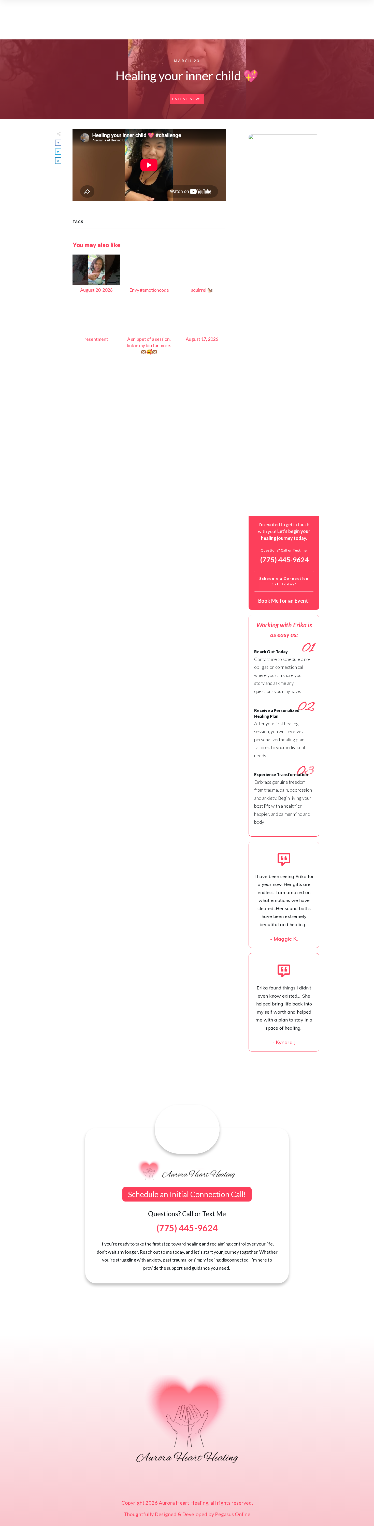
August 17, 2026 (202, 332)
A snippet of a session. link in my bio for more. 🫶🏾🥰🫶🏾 (149, 332)
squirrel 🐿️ (202, 276)
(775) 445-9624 (284, 559)
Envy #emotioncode (149, 276)
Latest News (187, 99)
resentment (96, 332)
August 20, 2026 (96, 276)
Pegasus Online (232, 1514)
